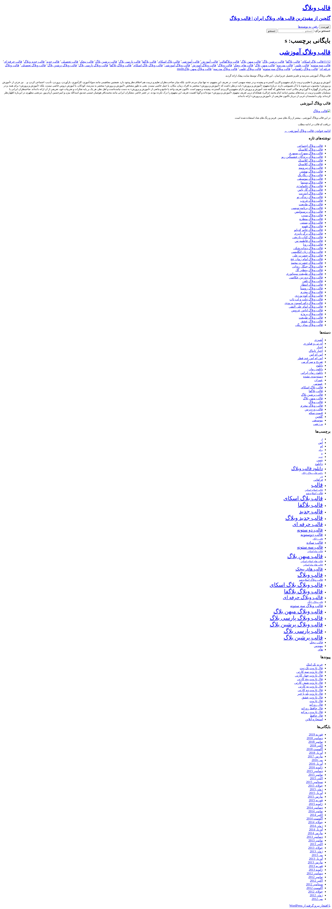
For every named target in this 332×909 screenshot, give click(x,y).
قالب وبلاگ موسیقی (310, 178)
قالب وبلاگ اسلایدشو (311, 579)
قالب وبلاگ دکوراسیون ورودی (304, 303)
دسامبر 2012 (315, 873)
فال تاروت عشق (312, 697)
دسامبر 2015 (315, 771)
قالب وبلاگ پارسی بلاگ (93, 65)
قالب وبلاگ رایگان (315, 602)
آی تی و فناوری (313, 343)
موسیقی (317, 420)
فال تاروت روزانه (312, 712)
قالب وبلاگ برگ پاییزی (308, 233)
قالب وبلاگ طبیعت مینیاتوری (304, 273)
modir (180, 69)
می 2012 (317, 899)
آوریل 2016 (316, 763)
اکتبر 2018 (316, 745)
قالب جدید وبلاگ (34, 61)
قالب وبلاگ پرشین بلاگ (62, 65)
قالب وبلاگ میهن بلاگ (198, 69)
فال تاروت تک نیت (311, 668)
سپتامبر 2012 (314, 884)
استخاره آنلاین (314, 719)
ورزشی (318, 424)
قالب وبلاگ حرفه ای (303, 597)
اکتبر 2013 (316, 844)
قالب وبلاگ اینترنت (311, 193)
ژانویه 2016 (316, 767)
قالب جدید (52, 61)
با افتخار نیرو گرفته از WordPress (309, 905)
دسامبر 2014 (315, 807)
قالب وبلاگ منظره (311, 219)
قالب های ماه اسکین (313, 565)
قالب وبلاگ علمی (250, 69)
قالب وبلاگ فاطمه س (309, 240)
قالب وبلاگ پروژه (312, 314)
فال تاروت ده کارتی (310, 690)
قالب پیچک (87, 61)
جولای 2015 (315, 785)
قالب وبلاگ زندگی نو (310, 197)
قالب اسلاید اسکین (314, 490)
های (320, 649)
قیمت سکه (316, 413)
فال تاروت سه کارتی (309, 671)
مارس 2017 (315, 756)
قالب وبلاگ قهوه (312, 226)
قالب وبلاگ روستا (311, 288)
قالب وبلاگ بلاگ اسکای (148, 65)
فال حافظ (316, 715)
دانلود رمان (316, 369)
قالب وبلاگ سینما (312, 182)
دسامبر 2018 (315, 738)
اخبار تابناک (316, 350)
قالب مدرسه (284, 65)
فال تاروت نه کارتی (310, 686)
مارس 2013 (315, 862)
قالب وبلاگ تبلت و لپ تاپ (306, 299)
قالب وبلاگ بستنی (311, 222)
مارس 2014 (315, 833)
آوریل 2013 (316, 858)
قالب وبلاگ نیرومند (311, 167)
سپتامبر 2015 (314, 782)
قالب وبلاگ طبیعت (311, 204)
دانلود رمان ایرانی (312, 372)
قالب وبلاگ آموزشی (304, 52)
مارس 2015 (315, 796)
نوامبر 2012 (315, 877)
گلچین (319, 416)
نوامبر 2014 (315, 811)
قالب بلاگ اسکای (313, 61)
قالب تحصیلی (69, 61)
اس (320, 442)
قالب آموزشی (190, 61)
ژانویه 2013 (316, 869)
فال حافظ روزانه (312, 708)
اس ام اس (316, 354)
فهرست (325, 26)
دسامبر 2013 (315, 836)
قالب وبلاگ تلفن (312, 281)
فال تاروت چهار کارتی (309, 675)
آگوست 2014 (314, 818)
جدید (321, 457)
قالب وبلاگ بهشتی (311, 171)
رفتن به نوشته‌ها (308, 26)
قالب (223, 61)
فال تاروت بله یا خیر (310, 693)
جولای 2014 (315, 822)
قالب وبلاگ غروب (311, 200)
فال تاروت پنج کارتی (310, 679)
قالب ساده (314, 543)
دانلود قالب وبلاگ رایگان (312, 473)
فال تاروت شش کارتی (308, 682)
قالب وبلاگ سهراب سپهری (306, 153)
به (322, 453)
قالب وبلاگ (232, 61)
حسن (319, 460)
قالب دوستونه (311, 534)
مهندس (318, 645)
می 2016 (317, 760)
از (322, 439)
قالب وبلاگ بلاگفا (120, 65)
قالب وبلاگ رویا (313, 244)
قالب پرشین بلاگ (273, 61)
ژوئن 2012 (316, 895)
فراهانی (318, 479)
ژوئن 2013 (316, 851)
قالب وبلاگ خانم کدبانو (308, 230)
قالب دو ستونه (310, 529)
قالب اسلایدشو (314, 493)
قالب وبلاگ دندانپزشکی (308, 248)
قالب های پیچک (243, 65)
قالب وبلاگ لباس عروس (307, 310)
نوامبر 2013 (315, 840)
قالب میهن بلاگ (251, 61)
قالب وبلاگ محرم (311, 292)
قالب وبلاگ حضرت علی (307, 255)
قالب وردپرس (314, 409)
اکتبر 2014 (316, 815)
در (321, 476)
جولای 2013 (315, 847)
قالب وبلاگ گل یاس (310, 189)
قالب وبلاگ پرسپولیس (309, 211)
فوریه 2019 (316, 734)
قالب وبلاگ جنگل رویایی (307, 266)
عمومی (318, 383)
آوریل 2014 (316, 829)
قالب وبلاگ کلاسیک (310, 149)
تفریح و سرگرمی (312, 361)
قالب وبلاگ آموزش (204, 65)
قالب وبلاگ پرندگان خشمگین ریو (302, 156)
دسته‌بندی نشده (313, 376)
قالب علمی (302, 65)
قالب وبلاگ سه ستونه (276, 69)
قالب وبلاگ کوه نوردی (309, 295)
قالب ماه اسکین (315, 551)
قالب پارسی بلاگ (129, 61)
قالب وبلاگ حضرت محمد (307, 262)
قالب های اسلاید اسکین (311, 561)
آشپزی (318, 340)
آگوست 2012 (314, 888)
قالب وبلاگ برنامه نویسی (307, 208)
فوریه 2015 (316, 800)
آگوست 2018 (314, 749)
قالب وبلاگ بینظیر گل (309, 270)
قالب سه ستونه (320, 65)
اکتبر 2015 (316, 778)
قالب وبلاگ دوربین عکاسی (306, 277)
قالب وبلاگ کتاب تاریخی (307, 237)
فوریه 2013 (316, 866)
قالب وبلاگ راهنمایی (305, 69)
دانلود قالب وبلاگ (307, 468)
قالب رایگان (318, 539)
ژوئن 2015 (316, 789)
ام (321, 446)
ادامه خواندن (307, 130)
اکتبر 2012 (316, 880)
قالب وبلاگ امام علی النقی (306, 306)
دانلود (319, 365)
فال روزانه (316, 704)
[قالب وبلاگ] (321, 111)
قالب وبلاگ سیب (312, 215)
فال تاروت (316, 701)
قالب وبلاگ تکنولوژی (309, 186)
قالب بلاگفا (293, 61)
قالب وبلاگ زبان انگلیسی (307, 251)
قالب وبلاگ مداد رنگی (309, 325)
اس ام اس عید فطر (310, 358)
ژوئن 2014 (316, 825)
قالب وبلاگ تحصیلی (33, 65)
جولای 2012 (315, 891)
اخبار (320, 347)
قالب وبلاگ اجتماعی (310, 145)
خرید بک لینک (314, 664)
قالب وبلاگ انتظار (311, 284)
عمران (318, 380)
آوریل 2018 (316, 752)
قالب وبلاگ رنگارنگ (310, 175)
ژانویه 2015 (316, 804)
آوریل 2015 (316, 793)
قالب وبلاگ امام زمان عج (306, 259)
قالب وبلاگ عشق (312, 321)
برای (321, 450)
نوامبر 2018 (315, 741)
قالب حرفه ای (13, 61)
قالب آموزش (209, 61)
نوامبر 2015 (315, 774)
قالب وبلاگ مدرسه (225, 69)
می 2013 (317, 855)
